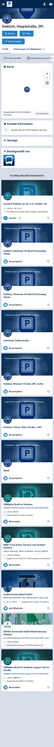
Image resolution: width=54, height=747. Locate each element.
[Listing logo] (7, 19)
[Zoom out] (47, 78)
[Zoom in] (47, 74)
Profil (5, 49)
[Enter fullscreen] (47, 83)
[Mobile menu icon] (3, 4)
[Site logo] (10, 4)
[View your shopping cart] (51, 4)
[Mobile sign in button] (44, 4)
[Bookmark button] (48, 218)
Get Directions (42, 113)
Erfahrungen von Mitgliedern (29, 49)
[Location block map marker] (27, 89)
